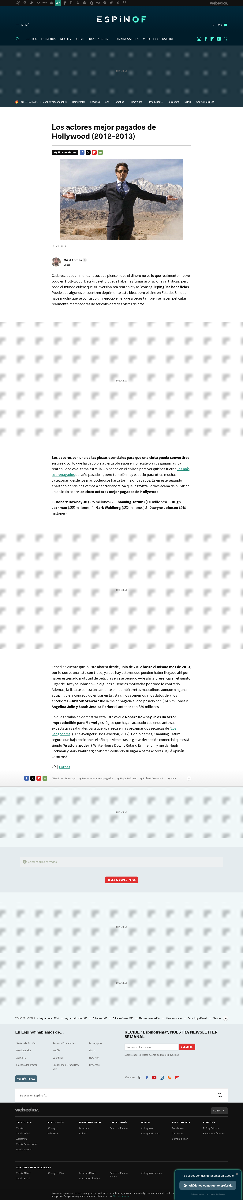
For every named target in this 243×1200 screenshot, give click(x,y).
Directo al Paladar (119, 1128)
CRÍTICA (31, 39)
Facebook (205, 39)
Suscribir (187, 1047)
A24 (107, 102)
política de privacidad (168, 1054)
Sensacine (84, 1128)
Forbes (64, 766)
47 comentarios (67, 152)
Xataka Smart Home (26, 1144)
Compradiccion (180, 1138)
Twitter (225, 39)
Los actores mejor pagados (98, 778)
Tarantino (119, 102)
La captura (173, 102)
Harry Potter (78, 102)
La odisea (58, 1057)
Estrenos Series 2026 (123, 1018)
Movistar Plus (24, 1050)
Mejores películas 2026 (76, 1018)
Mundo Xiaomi (24, 1149)
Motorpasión (147, 1128)
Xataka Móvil (23, 1133)
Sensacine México (87, 1173)
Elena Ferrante (155, 102)
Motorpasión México (151, 1173)
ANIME (80, 39)
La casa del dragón (27, 1065)
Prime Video (136, 102)
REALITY (65, 39)
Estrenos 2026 (100, 1018)
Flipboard (212, 39)
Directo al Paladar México (119, 1175)
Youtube (219, 39)
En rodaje (70, 778)
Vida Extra (52, 1133)
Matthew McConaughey (55, 102)
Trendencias (178, 1128)
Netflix (188, 102)
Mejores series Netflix (149, 1018)
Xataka (20, 1128)
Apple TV (21, 1057)
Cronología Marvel (197, 1018)
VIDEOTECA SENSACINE (158, 39)
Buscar (220, 1095)
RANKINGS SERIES (127, 39)
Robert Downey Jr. (153, 778)
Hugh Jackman (128, 778)
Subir (216, 1110)
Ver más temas (26, 1078)
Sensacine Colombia (89, 1178)
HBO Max (94, 1057)
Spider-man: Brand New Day (66, 1066)
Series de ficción (26, 1043)
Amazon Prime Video (64, 1043)
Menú (25, 25)
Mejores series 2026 (49, 1018)
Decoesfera (177, 1133)
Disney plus (95, 1043)
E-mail (100, 152)
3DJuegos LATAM (55, 1173)
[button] (75, 260)
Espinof (121, 19)
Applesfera (21, 1138)
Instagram (199, 39)
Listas (92, 1050)
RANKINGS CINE (99, 39)
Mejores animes (174, 1018)
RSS (169, 1077)
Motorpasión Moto (150, 1133)
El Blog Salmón (211, 1128)
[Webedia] (27, 1109)
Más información (121, 1196)
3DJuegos (52, 1128)
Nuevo (217, 25)
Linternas (95, 102)
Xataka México (23, 1173)
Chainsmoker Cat (205, 102)
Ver (123, 879)
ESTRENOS (48, 39)
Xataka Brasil (23, 1178)
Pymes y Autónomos (214, 1133)
